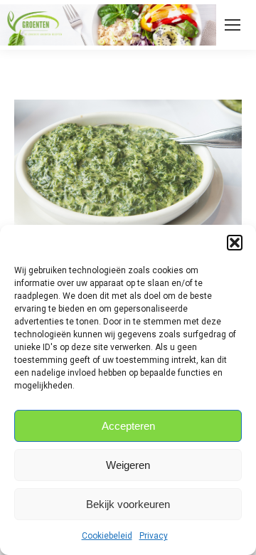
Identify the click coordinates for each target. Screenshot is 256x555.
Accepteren (128, 426)
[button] (235, 243)
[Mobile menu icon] (232, 25)
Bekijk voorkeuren (128, 504)
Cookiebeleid (107, 536)
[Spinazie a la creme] (128, 176)
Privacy (153, 536)
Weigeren (128, 465)
